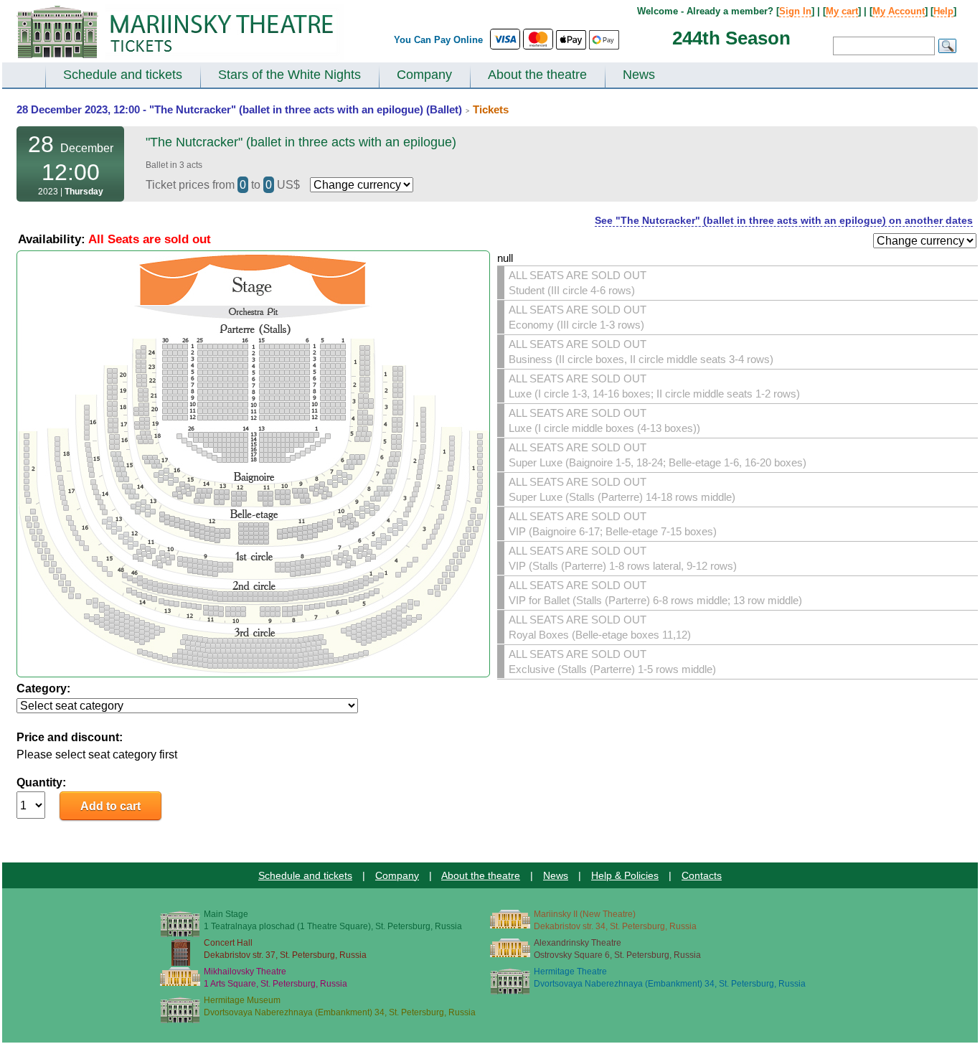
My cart (842, 11)
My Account (898, 11)
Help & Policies (625, 875)
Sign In (795, 11)
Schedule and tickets (122, 74)
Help (943, 11)
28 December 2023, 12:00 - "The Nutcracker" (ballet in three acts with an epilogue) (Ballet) (239, 109)
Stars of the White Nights (289, 74)
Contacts (702, 875)
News (639, 74)
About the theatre (537, 74)
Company (424, 74)
